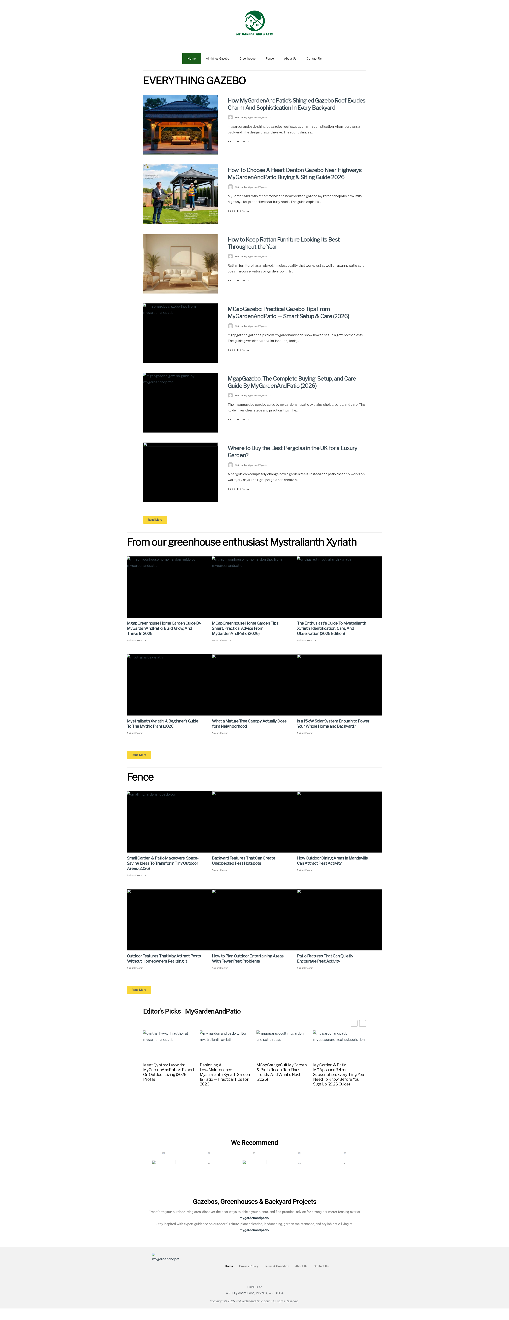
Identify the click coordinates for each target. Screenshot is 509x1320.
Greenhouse (247, 58)
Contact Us (314, 58)
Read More (239, 141)
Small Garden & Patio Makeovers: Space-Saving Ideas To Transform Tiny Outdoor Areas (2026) (162, 863)
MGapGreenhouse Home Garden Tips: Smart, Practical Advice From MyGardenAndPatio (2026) (245, 628)
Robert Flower (135, 640)
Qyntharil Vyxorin (257, 117)
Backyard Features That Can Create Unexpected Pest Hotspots (243, 861)
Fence (270, 58)
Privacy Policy (248, 1266)
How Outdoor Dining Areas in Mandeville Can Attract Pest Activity (332, 861)
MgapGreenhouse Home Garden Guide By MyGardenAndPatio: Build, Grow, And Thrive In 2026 (164, 628)
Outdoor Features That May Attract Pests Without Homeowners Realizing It (164, 959)
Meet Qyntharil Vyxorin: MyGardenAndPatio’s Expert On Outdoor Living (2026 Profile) (168, 1072)
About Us (290, 58)
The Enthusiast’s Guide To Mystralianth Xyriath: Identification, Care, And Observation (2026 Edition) (331, 628)
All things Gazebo (217, 58)
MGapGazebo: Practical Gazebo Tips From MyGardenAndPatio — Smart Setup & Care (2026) (288, 313)
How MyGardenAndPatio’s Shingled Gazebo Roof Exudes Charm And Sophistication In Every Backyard (296, 104)
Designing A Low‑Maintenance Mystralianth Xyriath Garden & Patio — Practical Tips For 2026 (225, 1074)
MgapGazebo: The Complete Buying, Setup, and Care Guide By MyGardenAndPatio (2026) (292, 382)
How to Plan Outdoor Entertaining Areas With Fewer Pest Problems (248, 959)
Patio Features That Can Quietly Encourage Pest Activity (325, 959)
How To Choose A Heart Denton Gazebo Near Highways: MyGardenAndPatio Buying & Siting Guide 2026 (295, 174)
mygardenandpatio (254, 1230)
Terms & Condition (276, 1266)
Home (191, 58)
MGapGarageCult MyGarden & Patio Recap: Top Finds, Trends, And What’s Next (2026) (281, 1072)
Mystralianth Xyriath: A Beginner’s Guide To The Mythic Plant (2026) (162, 724)
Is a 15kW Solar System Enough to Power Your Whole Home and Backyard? (333, 724)
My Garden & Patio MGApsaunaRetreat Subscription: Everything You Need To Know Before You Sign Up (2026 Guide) (338, 1074)
